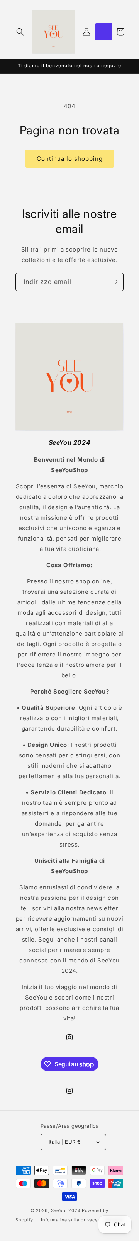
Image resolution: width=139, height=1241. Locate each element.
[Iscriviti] (114, 282)
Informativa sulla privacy (69, 1219)
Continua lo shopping (70, 158)
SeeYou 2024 (66, 1210)
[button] (20, 31)
